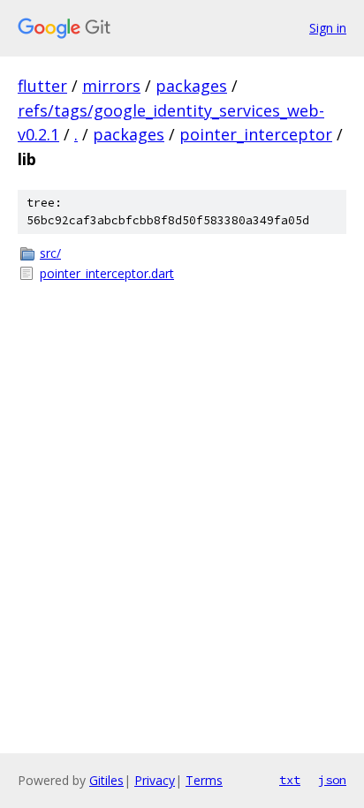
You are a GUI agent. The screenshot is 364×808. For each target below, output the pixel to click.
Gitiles (106, 780)
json (332, 780)
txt (289, 780)
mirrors (111, 85)
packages (191, 85)
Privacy (154, 780)
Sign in (327, 27)
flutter (42, 85)
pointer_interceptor (255, 134)
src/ (50, 253)
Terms (204, 780)
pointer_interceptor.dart (107, 273)
